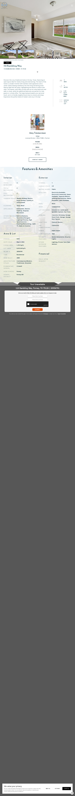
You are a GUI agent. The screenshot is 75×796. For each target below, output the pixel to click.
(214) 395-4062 (37, 143)
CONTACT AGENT (37, 159)
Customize (57, 788)
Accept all (66, 788)
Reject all (48, 788)
